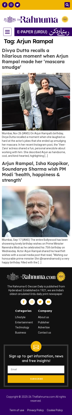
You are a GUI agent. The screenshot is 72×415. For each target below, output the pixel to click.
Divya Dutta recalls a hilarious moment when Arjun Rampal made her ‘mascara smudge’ (35, 58)
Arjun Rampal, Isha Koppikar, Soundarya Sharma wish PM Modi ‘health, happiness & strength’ (35, 171)
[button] (67, 4)
